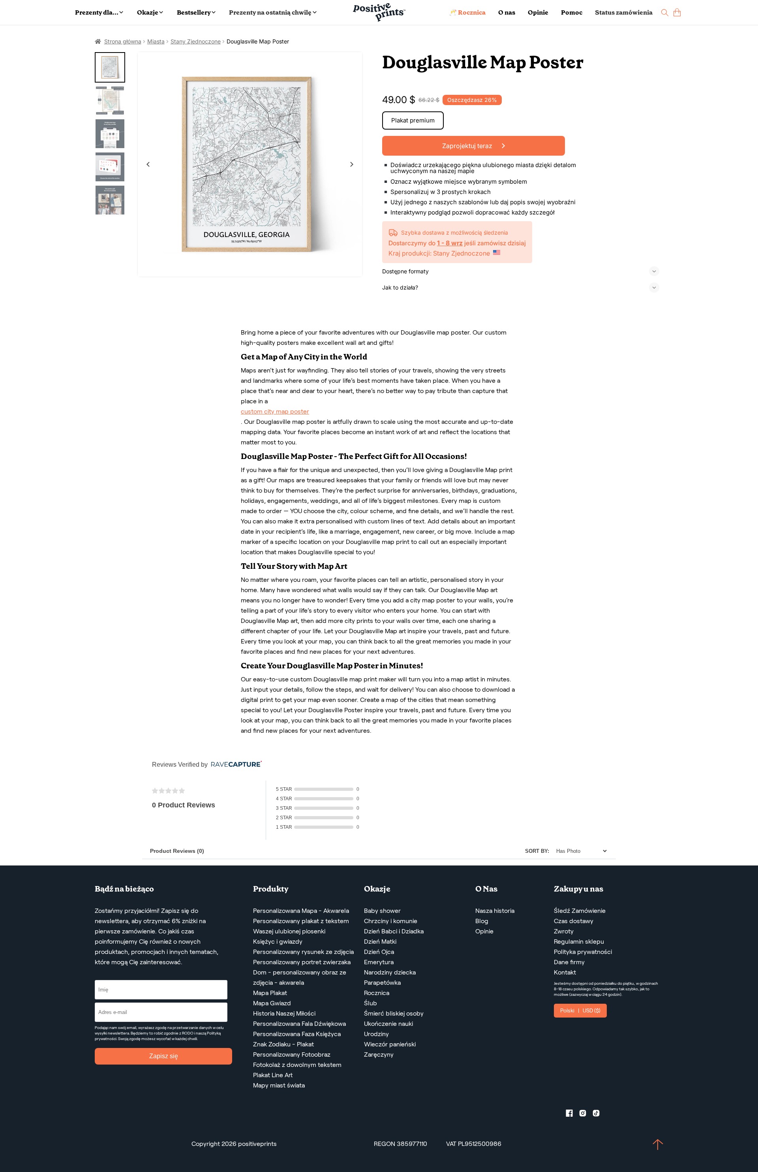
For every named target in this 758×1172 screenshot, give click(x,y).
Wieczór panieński (390, 1044)
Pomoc (571, 12)
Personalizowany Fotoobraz (291, 1054)
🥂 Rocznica (467, 12)
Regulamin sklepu (579, 941)
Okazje (147, 12)
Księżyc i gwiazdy (277, 941)
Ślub (370, 1003)
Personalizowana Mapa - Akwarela (301, 910)
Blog (481, 921)
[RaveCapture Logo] (234, 765)
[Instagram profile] (586, 1115)
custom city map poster (275, 411)
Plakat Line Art (273, 1075)
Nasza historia (494, 910)
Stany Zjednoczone (196, 41)
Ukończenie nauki (388, 1023)
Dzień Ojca (379, 951)
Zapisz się (163, 1056)
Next (351, 164)
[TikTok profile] (599, 1115)
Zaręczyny (379, 1054)
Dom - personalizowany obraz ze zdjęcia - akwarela (299, 977)
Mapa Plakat (270, 993)
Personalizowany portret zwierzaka (302, 962)
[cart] (677, 12)
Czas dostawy (573, 921)
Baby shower (382, 910)
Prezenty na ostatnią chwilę (270, 12)
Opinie (538, 12)
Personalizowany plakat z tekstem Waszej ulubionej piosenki (301, 926)
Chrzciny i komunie (390, 921)
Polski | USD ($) (580, 1010)
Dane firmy (569, 962)
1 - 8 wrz (450, 243)
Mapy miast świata (279, 1085)
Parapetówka (382, 982)
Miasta (156, 41)
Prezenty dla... (96, 12)
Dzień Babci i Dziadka (394, 931)
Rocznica (376, 993)
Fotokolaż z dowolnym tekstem (297, 1064)
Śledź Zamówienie (580, 910)
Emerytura (379, 962)
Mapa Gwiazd (272, 1003)
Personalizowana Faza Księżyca (297, 1034)
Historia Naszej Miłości (284, 1013)
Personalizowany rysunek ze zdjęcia (303, 951)
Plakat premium (413, 120)
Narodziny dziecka (390, 972)
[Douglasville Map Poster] (250, 164)
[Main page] (379, 12)
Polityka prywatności (583, 951)
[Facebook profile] (572, 1115)
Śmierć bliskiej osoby (394, 1013)
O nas (506, 12)
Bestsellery (194, 12)
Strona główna (122, 41)
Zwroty (564, 931)
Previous (148, 164)
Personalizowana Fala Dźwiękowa (299, 1023)
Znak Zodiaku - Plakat (283, 1044)
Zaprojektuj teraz (468, 146)
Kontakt (565, 972)
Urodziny (376, 1034)
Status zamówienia (624, 12)
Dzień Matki (380, 941)
